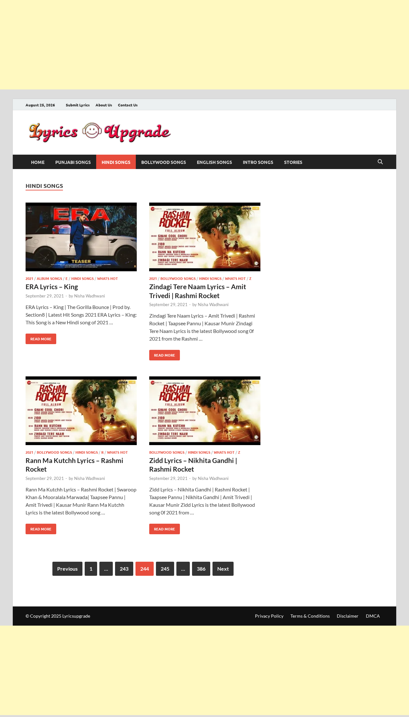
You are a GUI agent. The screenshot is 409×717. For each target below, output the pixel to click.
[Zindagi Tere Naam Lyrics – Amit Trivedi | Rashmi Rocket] (204, 238)
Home (37, 162)
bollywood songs (163, 162)
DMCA (373, 616)
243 (124, 569)
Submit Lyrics (78, 104)
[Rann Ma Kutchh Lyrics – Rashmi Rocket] (81, 411)
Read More (38, 337)
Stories (293, 162)
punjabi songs (73, 162)
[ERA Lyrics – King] (81, 238)
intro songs (258, 162)
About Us (104, 104)
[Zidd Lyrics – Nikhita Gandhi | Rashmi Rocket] (204, 411)
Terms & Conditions (310, 616)
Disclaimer (348, 616)
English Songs (214, 162)
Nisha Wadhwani (89, 295)
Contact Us (128, 104)
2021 (29, 278)
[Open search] (380, 162)
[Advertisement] (191, 44)
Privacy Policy (269, 616)
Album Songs (49, 278)
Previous (67, 569)
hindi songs (116, 162)
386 (201, 569)
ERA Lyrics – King (52, 286)
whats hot (107, 278)
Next (223, 569)
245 (165, 569)
